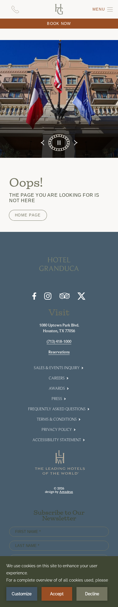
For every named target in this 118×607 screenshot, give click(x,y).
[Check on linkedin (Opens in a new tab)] (81, 298)
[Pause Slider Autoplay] (59, 143)
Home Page (28, 215)
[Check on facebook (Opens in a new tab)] (34, 298)
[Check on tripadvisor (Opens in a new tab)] (64, 297)
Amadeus (66, 492)
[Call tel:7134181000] (15, 9)
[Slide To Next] (75, 142)
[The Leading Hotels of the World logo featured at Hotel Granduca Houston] (60, 473)
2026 (60, 488)
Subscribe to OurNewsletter (59, 516)
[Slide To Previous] (43, 142)
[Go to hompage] (59, 9)
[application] (59, 581)
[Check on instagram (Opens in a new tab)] (48, 298)
